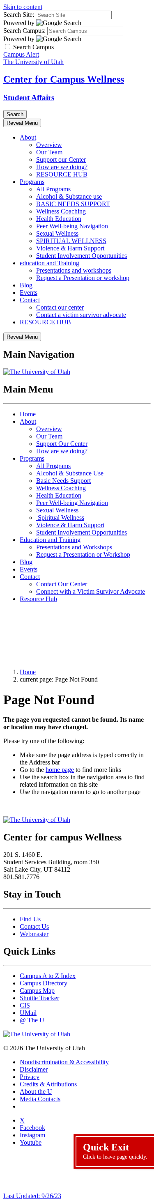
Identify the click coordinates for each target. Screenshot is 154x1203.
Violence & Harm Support (70, 248)
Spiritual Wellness (60, 517)
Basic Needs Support (63, 480)
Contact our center (60, 307)
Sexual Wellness (57, 233)
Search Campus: (24, 30)
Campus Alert (21, 54)
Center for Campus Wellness (63, 79)
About (28, 137)
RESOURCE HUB (61, 174)
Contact (30, 299)
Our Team (49, 152)
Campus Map (37, 990)
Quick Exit (115, 1151)
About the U (36, 1091)
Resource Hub (38, 598)
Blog (26, 285)
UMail (28, 1012)
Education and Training (50, 539)
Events (28, 292)
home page (60, 769)
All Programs (53, 189)
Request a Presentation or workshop (82, 277)
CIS (25, 1005)
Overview (49, 144)
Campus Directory (43, 983)
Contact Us (34, 926)
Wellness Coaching (61, 211)
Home (28, 414)
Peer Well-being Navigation (72, 226)
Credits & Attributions (48, 1084)
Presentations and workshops (73, 270)
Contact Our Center (61, 584)
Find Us (30, 919)
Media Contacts (40, 1098)
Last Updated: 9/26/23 (32, 1195)
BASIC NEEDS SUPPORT (73, 203)
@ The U (32, 1020)
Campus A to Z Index (48, 975)
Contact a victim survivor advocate (81, 314)
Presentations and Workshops (74, 547)
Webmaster (34, 933)
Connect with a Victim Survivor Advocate (90, 591)
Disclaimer (34, 1069)
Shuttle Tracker (39, 997)
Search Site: (18, 14)
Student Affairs (28, 97)
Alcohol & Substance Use (69, 473)
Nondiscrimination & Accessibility (64, 1061)
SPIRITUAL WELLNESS (71, 240)
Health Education (58, 218)
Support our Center (61, 159)
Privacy (29, 1076)
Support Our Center (61, 443)
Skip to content (22, 6)
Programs (32, 181)
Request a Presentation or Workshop (83, 554)
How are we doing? (61, 166)
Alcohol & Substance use (69, 196)
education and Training (49, 262)
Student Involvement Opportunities (81, 255)
